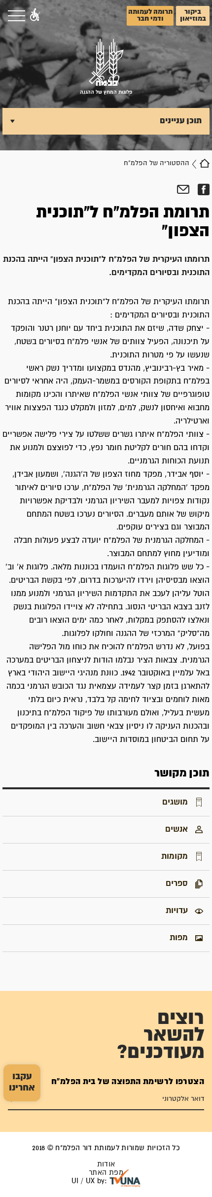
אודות (106, 1164)
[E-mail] (183, 190)
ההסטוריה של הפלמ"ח (156, 163)
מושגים (175, 802)
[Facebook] (203, 190)
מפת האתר (106, 1172)
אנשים (176, 829)
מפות (179, 937)
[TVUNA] (125, 1178)
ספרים (177, 883)
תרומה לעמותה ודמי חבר (150, 15)
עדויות (177, 910)
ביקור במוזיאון (193, 15)
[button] (35, 16)
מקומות (174, 856)
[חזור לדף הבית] (205, 163)
